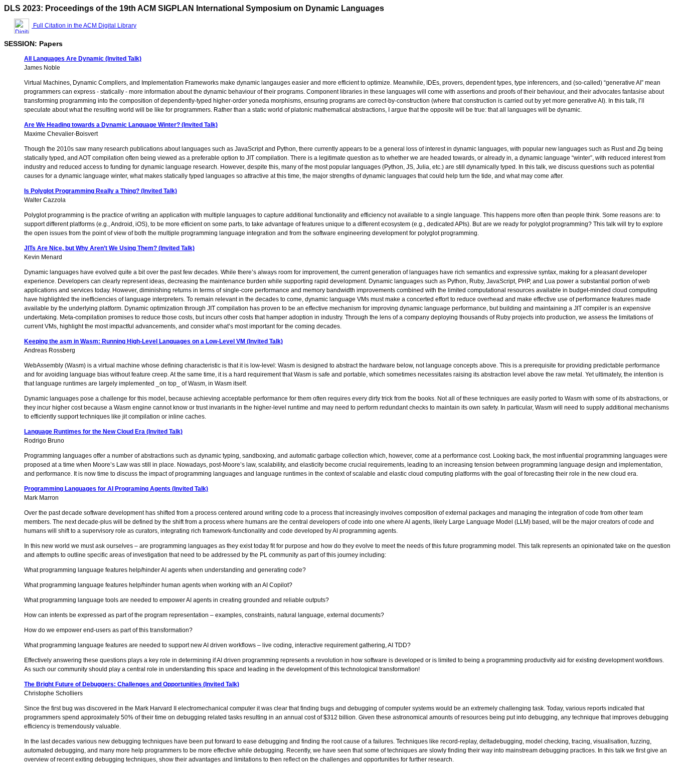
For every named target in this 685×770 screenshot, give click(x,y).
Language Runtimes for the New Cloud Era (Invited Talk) (103, 431)
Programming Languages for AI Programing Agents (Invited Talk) (116, 488)
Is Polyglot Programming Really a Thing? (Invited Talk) (100, 191)
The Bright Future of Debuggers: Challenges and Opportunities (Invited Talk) (131, 684)
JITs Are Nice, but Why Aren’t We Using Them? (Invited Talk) (109, 248)
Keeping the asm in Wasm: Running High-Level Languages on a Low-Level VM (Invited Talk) (153, 341)
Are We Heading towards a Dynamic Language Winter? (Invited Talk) (121, 124)
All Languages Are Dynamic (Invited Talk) (82, 58)
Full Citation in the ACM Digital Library (84, 25)
